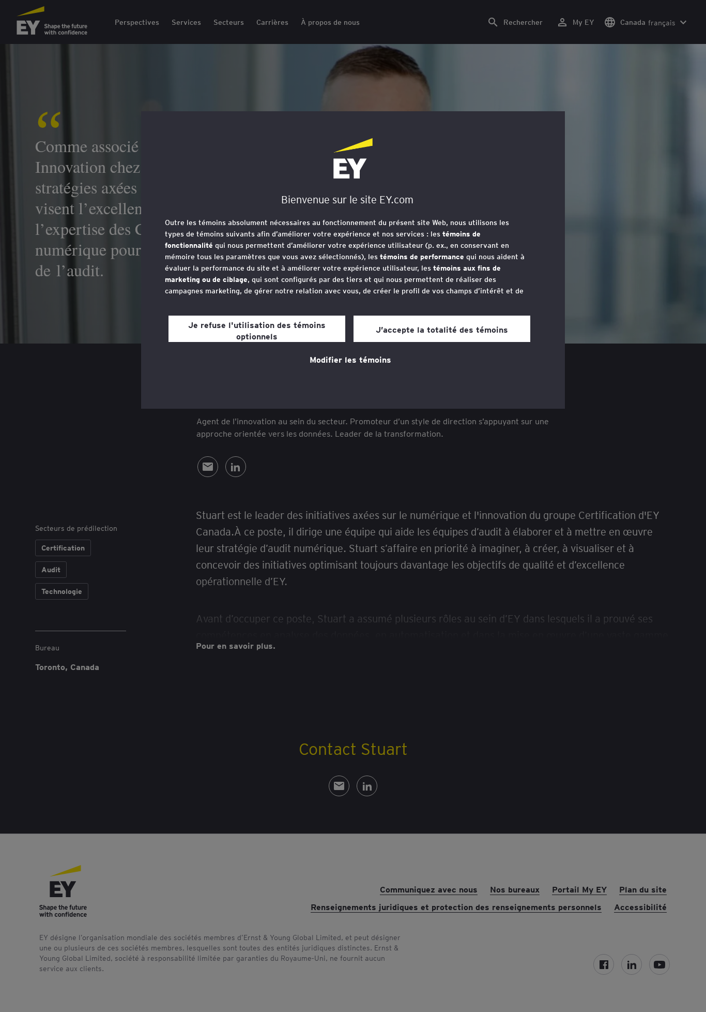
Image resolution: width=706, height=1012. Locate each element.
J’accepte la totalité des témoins (442, 329)
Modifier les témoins (350, 359)
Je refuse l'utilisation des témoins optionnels (257, 330)
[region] (353, 260)
